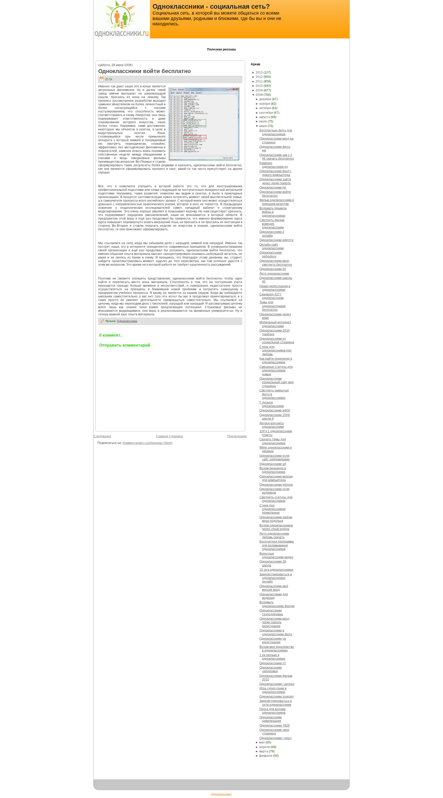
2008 (259, 95)
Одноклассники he (272, 187)
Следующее (102, 436)
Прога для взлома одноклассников (272, 710)
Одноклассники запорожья (270, 669)
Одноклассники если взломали (274, 490)
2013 (259, 72)
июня (263, 126)
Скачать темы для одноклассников (272, 441)
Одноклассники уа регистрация (272, 640)
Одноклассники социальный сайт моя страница (276, 382)
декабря (265, 99)
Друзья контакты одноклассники (271, 425)
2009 (259, 90)
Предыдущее (237, 436)
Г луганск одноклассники (271, 404)
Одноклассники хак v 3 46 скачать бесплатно (276, 156)
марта (263, 751)
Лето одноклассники (274, 273)
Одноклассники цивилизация (270, 719)
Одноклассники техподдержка (271, 612)
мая (262, 742)
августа (264, 117)
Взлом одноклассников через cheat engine (276, 527)
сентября (266, 113)
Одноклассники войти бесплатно (144, 71)
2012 (259, 77)
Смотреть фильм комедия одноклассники (271, 223)
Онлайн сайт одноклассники (271, 246)
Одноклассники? (221, 794)
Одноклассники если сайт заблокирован (274, 457)
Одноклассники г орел (275, 738)
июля (263, 121)
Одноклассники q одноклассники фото (275, 632)
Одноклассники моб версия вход (273, 588)
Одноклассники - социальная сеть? (211, 6)
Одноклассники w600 (274, 410)
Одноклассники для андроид (273, 596)
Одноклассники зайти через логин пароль (275, 181)
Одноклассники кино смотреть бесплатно (275, 262)
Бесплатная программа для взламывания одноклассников (276, 545)
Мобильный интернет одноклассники (275, 324)
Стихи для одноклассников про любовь (275, 350)
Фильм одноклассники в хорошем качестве (276, 201)
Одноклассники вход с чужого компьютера (275, 173)
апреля (264, 747)
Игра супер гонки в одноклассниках (272, 690)
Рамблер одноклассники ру (273, 165)
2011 (259, 81)
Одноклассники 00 (272, 269)
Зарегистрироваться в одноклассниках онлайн (275, 578)
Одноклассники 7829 (274, 725)
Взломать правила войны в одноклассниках (273, 211)
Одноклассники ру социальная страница (276, 340)
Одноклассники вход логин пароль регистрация (274, 622)
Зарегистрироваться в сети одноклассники (275, 702)
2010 (259, 86)
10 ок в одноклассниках (276, 570)
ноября (264, 104)
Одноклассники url (272, 464)
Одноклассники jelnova (276, 484)
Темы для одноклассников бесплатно (272, 306)
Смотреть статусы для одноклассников (276, 499)
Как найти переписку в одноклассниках (275, 360)
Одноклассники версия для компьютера (276, 478)
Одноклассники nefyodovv (270, 254)
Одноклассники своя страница (274, 731)
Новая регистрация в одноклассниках (274, 288)
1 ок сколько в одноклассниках (272, 656)
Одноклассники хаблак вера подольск (275, 519)
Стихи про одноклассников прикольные (272, 509)
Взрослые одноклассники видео (276, 555)
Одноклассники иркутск (276, 240)
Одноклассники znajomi (276, 696)
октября (265, 108)
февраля (265, 756)
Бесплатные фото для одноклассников (275, 132)
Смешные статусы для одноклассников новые (276, 370)
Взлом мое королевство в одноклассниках (276, 648)
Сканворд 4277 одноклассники (271, 296)
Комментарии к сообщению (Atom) (148, 443)
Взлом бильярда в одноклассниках (272, 470)
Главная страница (169, 436)
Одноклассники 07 (272, 663)
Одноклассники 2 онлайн (271, 233)
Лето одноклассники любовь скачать (274, 535)
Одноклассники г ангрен (276, 684)
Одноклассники (127, 321)
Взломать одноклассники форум (276, 604)
